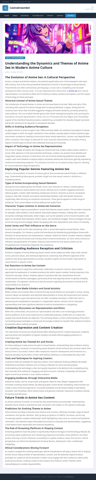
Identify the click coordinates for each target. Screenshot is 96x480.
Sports (50, 16)
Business (25, 16)
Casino (60, 16)
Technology (38, 16)
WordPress (70, 477)
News (15, 16)
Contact (70, 16)
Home (6, 16)
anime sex (73, 91)
